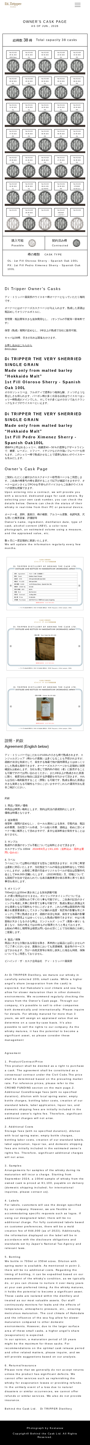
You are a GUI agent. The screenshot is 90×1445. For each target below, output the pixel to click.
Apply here (11, 349)
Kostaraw (57, 1428)
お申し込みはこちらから (18, 345)
